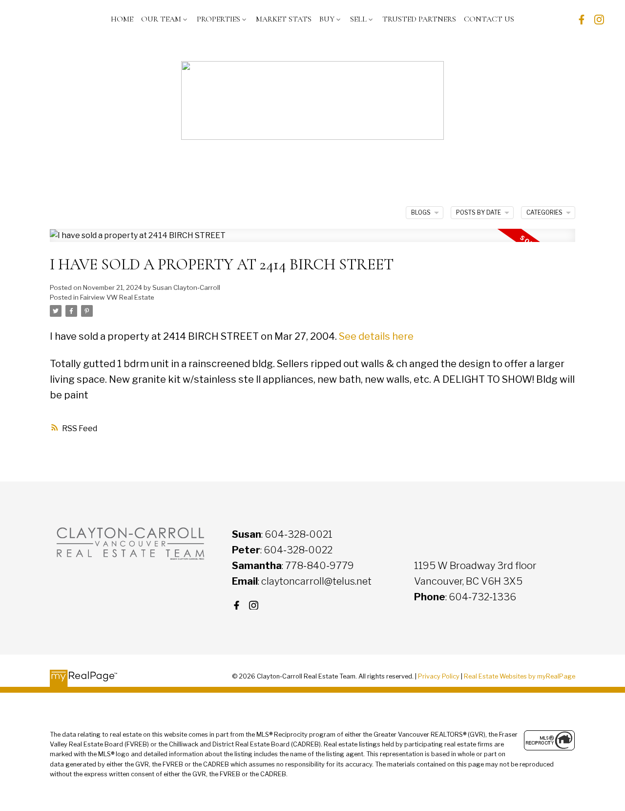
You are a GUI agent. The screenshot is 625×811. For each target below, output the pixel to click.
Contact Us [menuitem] (489, 19)
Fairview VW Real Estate (117, 297)
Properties (218, 19)
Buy (326, 19)
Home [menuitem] (122, 19)
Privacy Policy (438, 676)
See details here (376, 336)
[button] (581, 19)
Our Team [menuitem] (161, 19)
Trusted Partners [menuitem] (419, 19)
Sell (358, 19)
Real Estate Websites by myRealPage (519, 676)
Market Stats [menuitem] (284, 19)
